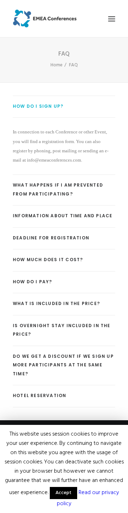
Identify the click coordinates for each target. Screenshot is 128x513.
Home (56, 65)
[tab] (64, 107)
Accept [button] (63, 493)
